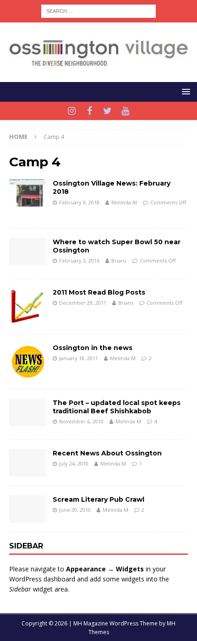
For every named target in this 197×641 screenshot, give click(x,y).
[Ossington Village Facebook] (90, 111)
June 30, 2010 (75, 509)
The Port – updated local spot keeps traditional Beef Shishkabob (117, 407)
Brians (118, 260)
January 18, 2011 (78, 358)
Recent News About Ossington (107, 453)
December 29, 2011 (82, 302)
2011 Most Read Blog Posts (99, 292)
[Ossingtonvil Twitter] (107, 111)
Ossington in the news (92, 348)
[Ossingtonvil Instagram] (72, 111)
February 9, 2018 (79, 202)
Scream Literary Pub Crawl (98, 499)
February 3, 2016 (79, 260)
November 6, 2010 (81, 421)
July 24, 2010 (73, 463)
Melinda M (124, 202)
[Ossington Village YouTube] (125, 111)
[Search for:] (98, 10)
